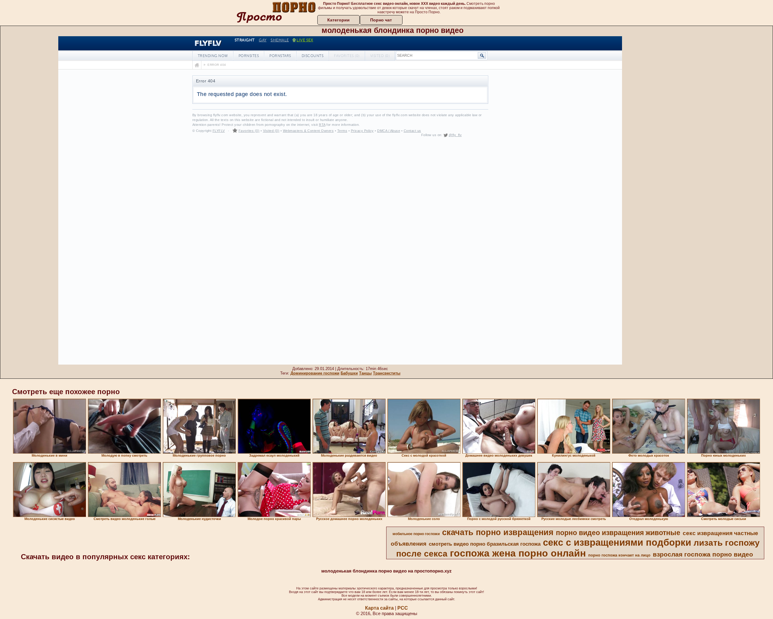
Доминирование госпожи (314, 373)
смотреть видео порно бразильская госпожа (484, 544)
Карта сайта (379, 608)
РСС (402, 608)
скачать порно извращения (497, 532)
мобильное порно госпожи (416, 534)
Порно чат (381, 20)
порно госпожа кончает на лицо (619, 555)
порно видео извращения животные (618, 533)
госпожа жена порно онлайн (518, 553)
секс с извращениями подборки (617, 542)
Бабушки (349, 373)
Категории (338, 20)
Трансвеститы (386, 373)
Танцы (365, 373)
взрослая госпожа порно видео (703, 554)
